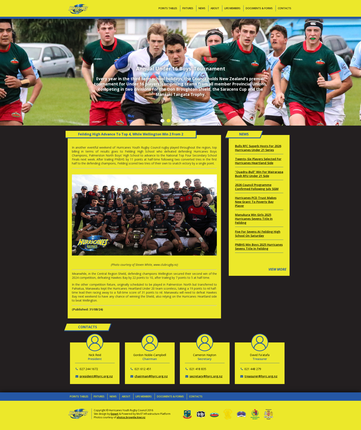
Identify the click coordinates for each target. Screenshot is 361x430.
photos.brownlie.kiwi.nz (131, 417)
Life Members (232, 8)
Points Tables (168, 8)
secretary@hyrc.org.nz (205, 376)
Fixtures (187, 8)
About (215, 8)
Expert (114, 414)
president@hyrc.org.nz (96, 376)
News (201, 8)
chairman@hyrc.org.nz (151, 376)
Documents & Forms (259, 8)
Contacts (284, 8)
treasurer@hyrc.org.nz (260, 376)
